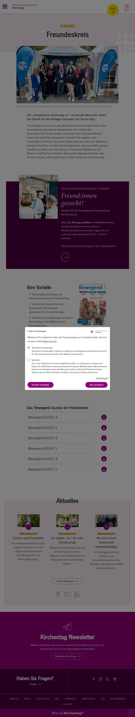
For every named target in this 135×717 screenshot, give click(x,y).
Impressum (102, 378)
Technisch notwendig (42, 347)
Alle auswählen (96, 384)
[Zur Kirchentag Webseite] (99, 331)
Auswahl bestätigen (40, 384)
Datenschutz (50, 341)
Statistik (36, 360)
